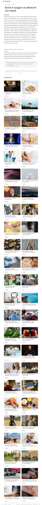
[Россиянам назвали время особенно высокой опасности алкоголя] (12, 441)
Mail (1, 504)
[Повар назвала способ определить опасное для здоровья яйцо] (30, 141)
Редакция (17, 504)
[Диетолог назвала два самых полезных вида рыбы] (30, 89)
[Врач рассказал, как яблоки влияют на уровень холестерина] (30, 124)
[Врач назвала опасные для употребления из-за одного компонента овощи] (12, 335)
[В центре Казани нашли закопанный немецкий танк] (12, 212)
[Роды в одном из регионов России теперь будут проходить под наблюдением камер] (12, 318)
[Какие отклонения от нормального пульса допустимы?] (30, 441)
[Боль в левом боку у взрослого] (12, 353)
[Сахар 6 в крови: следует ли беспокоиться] (12, 159)
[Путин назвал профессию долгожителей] (12, 194)
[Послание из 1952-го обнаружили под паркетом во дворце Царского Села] (12, 124)
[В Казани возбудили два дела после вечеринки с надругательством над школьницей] (30, 229)
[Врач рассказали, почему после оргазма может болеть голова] (30, 265)
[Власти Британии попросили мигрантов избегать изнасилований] (30, 458)
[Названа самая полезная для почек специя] (30, 370)
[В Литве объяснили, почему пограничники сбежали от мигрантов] (30, 106)
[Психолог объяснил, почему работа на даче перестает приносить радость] (12, 458)
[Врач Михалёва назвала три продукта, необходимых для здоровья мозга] (12, 406)
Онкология (13, 4)
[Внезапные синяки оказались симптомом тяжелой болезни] (30, 494)
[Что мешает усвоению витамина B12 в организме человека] (12, 247)
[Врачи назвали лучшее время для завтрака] (30, 406)
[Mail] (3, 1)
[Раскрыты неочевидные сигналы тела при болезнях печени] (30, 159)
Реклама (9, 504)
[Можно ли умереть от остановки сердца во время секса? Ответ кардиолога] (12, 106)
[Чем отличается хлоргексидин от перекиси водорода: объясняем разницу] (12, 370)
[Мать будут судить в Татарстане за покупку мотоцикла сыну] (12, 476)
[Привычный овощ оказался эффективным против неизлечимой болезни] (12, 282)
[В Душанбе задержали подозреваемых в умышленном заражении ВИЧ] (12, 265)
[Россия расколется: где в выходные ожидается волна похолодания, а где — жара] (12, 423)
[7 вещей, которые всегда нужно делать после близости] (30, 212)
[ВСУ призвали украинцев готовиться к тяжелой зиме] (30, 194)
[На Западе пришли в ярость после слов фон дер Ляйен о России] (12, 141)
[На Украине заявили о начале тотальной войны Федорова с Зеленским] (30, 353)
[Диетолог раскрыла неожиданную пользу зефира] (30, 177)
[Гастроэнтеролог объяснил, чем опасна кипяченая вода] (12, 300)
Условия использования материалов (26, 504)
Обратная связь (35, 504)
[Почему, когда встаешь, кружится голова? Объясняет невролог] (12, 177)
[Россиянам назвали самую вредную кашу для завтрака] (30, 318)
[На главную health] (7, 1)
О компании (5, 504)
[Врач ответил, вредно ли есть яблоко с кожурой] (30, 335)
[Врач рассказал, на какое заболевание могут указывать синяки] (30, 247)
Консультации (7, 4)
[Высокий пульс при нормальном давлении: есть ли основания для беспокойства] (12, 229)
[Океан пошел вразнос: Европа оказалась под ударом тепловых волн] (30, 300)
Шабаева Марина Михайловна (16, 49)
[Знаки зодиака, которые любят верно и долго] (30, 282)
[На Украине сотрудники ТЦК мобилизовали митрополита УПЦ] (30, 388)
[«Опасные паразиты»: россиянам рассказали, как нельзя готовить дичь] (30, 476)
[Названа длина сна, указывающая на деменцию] (12, 89)
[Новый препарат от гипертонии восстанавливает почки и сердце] (12, 494)
